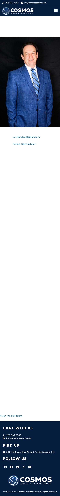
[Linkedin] (17, 466)
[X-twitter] (23, 466)
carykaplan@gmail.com (26, 136)
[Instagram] (5, 466)
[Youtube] (29, 466)
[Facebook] (11, 466)
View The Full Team (11, 415)
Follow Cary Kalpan (24, 143)
